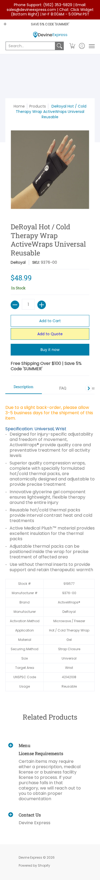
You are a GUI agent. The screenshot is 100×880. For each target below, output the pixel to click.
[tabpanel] (50, 545)
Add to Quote (50, 334)
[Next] (88, 388)
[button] (72, 46)
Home (19, 106)
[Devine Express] (50, 35)
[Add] (41, 305)
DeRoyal (18, 262)
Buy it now (50, 349)
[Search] (59, 46)
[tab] (23, 388)
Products (37, 106)
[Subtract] (15, 305)
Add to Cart (50, 320)
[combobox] (30, 46)
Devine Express (30, 857)
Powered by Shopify (34, 865)
